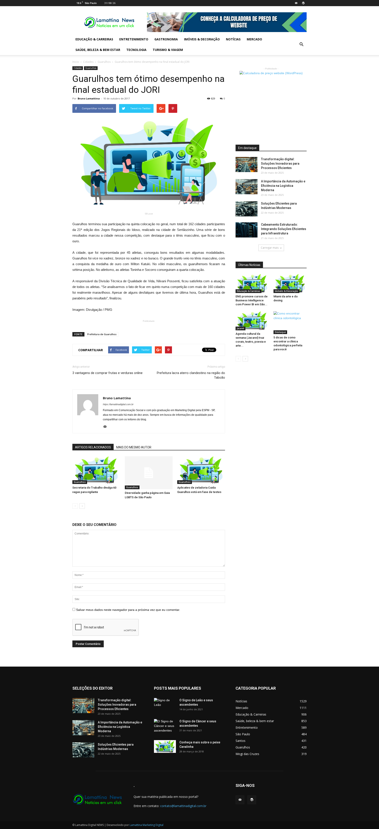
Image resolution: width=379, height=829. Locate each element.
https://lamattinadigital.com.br (118, 404)
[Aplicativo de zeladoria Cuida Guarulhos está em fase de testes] (201, 470)
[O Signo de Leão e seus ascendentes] (165, 705)
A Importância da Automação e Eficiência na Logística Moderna (283, 186)
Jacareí (240, 328)
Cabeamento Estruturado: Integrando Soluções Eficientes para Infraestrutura (283, 229)
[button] (301, 44)
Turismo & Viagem (168, 50)
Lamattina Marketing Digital (146, 825)
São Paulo (243, 734)
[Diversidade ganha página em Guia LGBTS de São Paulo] (149, 472)
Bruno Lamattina (89, 98)
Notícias (233, 39)
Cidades (88, 62)
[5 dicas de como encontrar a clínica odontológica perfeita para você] (290, 322)
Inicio (75, 62)
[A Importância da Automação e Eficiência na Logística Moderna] (246, 186)
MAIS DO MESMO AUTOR (133, 447)
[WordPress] (303, 3)
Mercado (254, 39)
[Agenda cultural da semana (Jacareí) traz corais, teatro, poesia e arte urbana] (252, 320)
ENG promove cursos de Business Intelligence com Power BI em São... (252, 300)
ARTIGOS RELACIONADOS (93, 447)
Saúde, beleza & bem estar (97, 50)
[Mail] (296, 3)
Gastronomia (166, 39)
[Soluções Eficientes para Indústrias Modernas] (246, 208)
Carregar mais (270, 248)
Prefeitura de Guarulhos (101, 334)
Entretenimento (133, 39)
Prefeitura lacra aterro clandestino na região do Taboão (191, 375)
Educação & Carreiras (94, 39)
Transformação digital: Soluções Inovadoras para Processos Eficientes (280, 163)
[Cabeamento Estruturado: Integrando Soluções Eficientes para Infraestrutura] (246, 229)
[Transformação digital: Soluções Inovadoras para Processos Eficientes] (246, 164)
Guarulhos (104, 62)
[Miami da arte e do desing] (290, 283)
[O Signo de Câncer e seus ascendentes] (165, 726)
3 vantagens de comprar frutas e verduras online (107, 373)
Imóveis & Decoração (202, 39)
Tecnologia (136, 50)
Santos (240, 741)
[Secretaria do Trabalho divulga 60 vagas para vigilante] (96, 470)
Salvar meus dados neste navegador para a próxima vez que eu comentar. (128, 609)
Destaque (280, 332)
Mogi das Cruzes (247, 754)
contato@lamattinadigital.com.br (183, 806)
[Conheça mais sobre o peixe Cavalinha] (165, 746)
